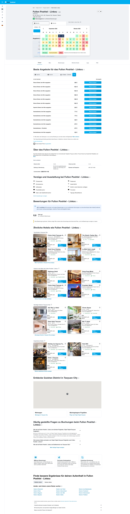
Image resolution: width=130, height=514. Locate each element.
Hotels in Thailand (83, 494)
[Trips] (2, 21)
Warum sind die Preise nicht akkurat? (43, 510)
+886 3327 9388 (37, 17)
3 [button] (83, 36)
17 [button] (53, 42)
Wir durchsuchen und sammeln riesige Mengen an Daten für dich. (50, 507)
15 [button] (46, 42)
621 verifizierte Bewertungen (50, 19)
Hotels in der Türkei (60, 489)
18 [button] (56, 42)
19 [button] (59, 42)
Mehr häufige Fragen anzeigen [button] (57, 447)
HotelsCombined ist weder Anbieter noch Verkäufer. (46, 505)
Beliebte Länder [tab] (38, 482)
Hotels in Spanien (38, 494)
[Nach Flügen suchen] (2, 6)
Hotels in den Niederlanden (85, 489)
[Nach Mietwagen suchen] (2, 12)
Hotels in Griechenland (84, 493)
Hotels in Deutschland (61, 491)
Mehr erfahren (76, 136)
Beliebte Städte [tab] (48, 482)
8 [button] (46, 39)
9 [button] (49, 39)
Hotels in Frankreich (83, 491)
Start (34, 7)
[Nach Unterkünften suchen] (2, 9)
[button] (2, 2)
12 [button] (59, 39)
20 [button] (62, 42)
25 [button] (56, 45)
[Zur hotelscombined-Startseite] (10, 2)
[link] (44, 262)
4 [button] (56, 36)
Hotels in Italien (60, 494)
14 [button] (43, 42)
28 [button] (43, 49)
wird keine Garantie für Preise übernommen (69, 501)
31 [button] (83, 49)
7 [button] (43, 39)
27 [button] (62, 45)
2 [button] (49, 36)
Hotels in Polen (37, 491)
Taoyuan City (45, 7)
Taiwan (37, 7)
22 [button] (46, 45)
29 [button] (46, 49)
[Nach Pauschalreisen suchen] (2, 14)
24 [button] (53, 45)
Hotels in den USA (60, 493)
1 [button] (46, 36)
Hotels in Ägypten (38, 493)
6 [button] (62, 36)
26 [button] (59, 45)
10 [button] (53, 39)
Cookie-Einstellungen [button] (37, 141)
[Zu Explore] (2, 17)
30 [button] (49, 49)
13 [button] (62, 39)
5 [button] (59, 36)
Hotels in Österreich (38, 489)
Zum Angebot (61, 245)
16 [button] (49, 42)
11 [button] (56, 39)
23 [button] (49, 45)
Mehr (34, 156)
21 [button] (43, 45)
